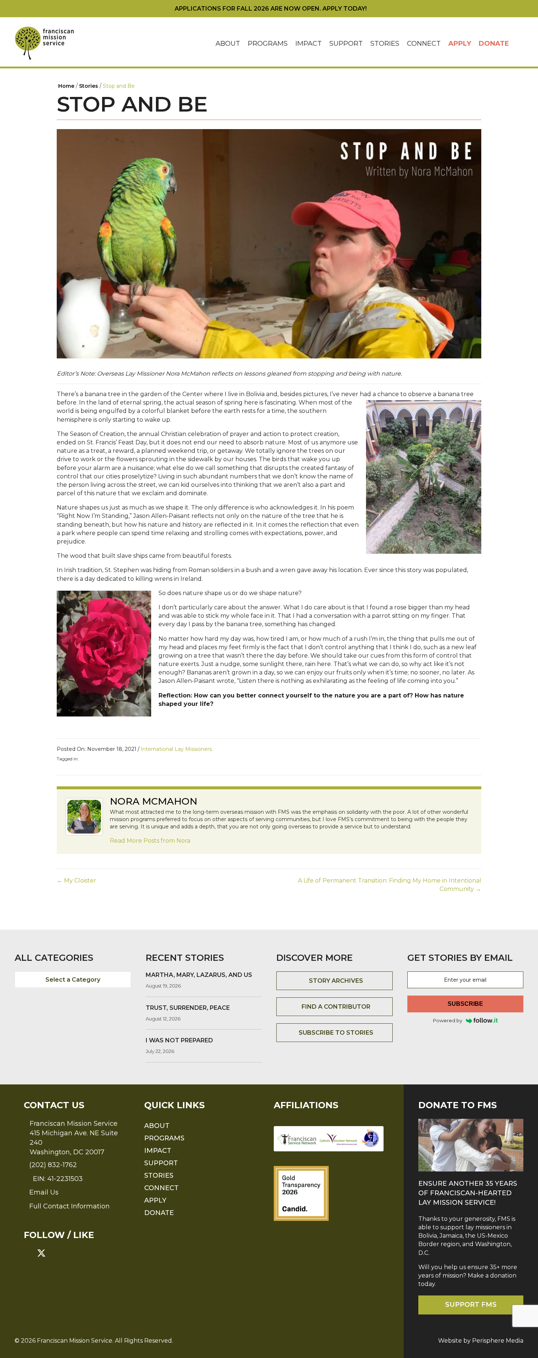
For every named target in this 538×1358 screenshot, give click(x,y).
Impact (308, 44)
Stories (384, 44)
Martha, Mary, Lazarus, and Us (199, 974)
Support (346, 44)
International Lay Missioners (176, 749)
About (228, 44)
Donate (494, 44)
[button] (518, 43)
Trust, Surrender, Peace (188, 1007)
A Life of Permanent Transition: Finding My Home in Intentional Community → (389, 884)
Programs (268, 44)
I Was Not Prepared (179, 1040)
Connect (424, 44)
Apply (459, 44)
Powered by (447, 1020)
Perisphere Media (497, 1340)
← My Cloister (76, 880)
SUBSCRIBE (465, 1004)
